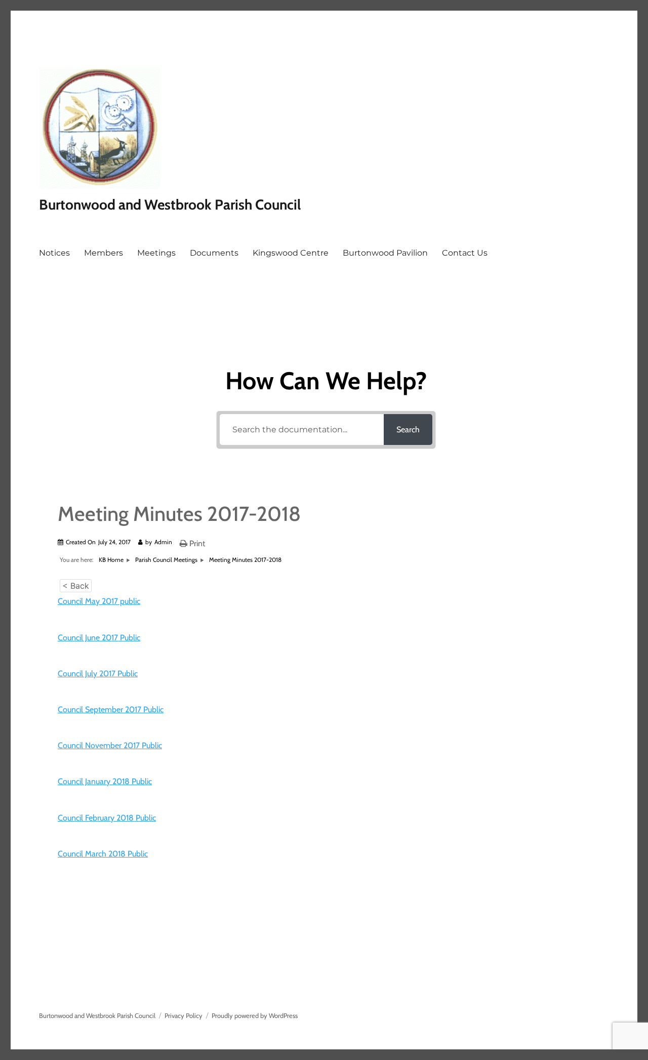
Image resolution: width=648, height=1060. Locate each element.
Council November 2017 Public (110, 745)
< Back (75, 586)
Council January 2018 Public (105, 781)
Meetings (156, 253)
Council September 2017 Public (111, 709)
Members (103, 253)
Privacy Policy (183, 1015)
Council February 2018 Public (107, 818)
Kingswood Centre (291, 253)
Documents (214, 253)
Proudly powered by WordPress (255, 1015)
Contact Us (465, 253)
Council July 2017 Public (98, 673)
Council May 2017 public (99, 601)
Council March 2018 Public (103, 854)
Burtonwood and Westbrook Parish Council (170, 204)
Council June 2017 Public (99, 637)
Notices (54, 253)
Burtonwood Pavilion (385, 253)
